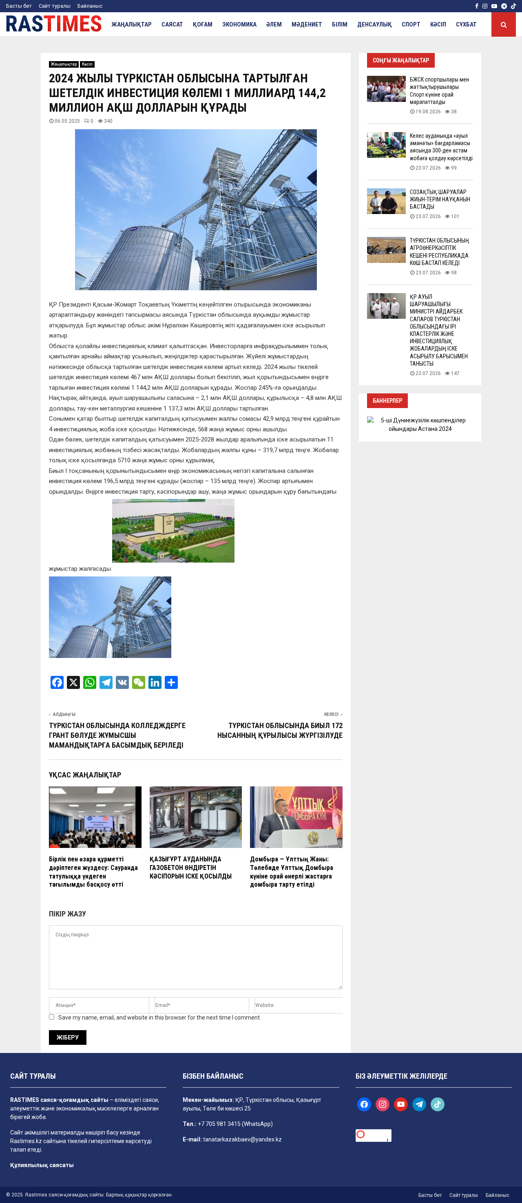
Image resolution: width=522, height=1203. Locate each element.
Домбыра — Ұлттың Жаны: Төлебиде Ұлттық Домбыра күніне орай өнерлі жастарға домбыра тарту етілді (291, 871)
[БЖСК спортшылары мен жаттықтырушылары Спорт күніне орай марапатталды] (386, 89)
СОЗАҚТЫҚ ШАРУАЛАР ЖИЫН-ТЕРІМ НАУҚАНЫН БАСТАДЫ (440, 199)
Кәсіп (438, 24)
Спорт (411, 24)
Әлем (274, 24)
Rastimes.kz (26, 1141)
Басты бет (19, 6)
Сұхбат (466, 24)
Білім (339, 24)
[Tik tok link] (513, 6)
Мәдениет (307, 24)
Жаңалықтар (131, 24)
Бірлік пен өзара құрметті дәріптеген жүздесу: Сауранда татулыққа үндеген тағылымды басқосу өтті (93, 871)
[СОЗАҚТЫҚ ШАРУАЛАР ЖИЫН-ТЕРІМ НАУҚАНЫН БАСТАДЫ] (386, 201)
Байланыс (89, 6)
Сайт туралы (55, 6)
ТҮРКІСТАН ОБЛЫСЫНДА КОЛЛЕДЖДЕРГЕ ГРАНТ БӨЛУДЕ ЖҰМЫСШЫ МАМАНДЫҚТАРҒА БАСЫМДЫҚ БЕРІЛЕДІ (117, 735)
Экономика (239, 24)
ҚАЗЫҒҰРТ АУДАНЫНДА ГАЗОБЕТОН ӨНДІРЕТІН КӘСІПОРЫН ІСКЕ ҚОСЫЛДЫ (191, 867)
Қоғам (202, 24)
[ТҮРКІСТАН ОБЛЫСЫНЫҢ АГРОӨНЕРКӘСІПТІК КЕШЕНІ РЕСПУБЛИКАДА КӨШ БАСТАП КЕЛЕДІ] (386, 250)
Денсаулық (374, 24)
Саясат (172, 24)
